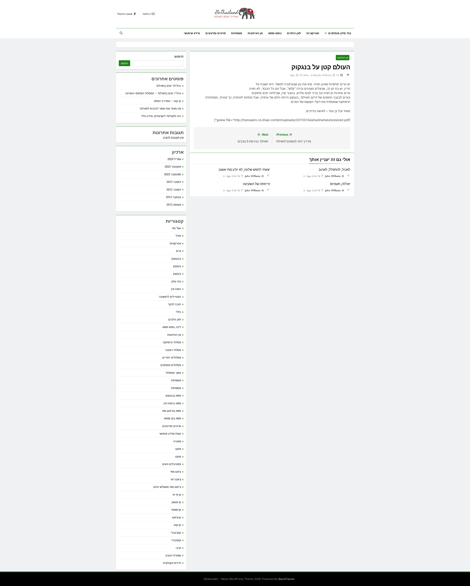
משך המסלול (173, 372)
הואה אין (176, 289)
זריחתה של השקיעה (256, 184)
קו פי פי (176, 494)
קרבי (178, 548)
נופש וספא (274, 33)
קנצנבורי (176, 540)
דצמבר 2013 (174, 182)
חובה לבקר (174, 304)
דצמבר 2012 (174, 189)
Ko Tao (176, 228)
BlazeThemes (286, 578)
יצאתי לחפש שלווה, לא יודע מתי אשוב (244, 169)
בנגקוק (177, 266)
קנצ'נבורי (176, 532)
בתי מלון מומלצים (339, 33)
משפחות (236, 33)
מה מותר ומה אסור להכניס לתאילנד (160, 108)
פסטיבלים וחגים (171, 464)
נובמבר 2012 (173, 197)
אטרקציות (312, 33)
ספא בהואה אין (172, 403)
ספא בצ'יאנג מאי (171, 411)
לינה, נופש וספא (171, 327)
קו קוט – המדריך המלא (167, 101)
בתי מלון (176, 281)
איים (178, 251)
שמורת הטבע (173, 555)
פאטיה (177, 441)
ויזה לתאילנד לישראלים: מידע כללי (161, 116)
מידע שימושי (192, 33)
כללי (178, 312)
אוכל (178, 235)
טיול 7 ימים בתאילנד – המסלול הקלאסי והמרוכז (153, 93)
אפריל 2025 (174, 159)
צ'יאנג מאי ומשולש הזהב (167, 487)
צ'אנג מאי (175, 471)
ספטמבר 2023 (172, 174)
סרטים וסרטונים (215, 33)
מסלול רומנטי (173, 350)
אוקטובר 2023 (173, 166)
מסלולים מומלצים (170, 365)
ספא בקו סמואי (172, 418)
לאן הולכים (294, 33)
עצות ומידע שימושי (170, 433)
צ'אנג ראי (176, 479)
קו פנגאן (176, 502)
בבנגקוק (176, 258)
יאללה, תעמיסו (340, 184)
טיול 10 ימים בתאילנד (168, 85)
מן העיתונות (255, 33)
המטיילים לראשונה (170, 296)
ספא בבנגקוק (173, 395)
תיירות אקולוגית (172, 563)
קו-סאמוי (176, 509)
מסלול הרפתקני (172, 342)
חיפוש (179, 56)
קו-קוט (177, 525)
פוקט (178, 449)
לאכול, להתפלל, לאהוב (334, 169)
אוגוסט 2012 (174, 204)
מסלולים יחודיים (171, 357)
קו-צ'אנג (176, 517)
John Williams (324, 75)
